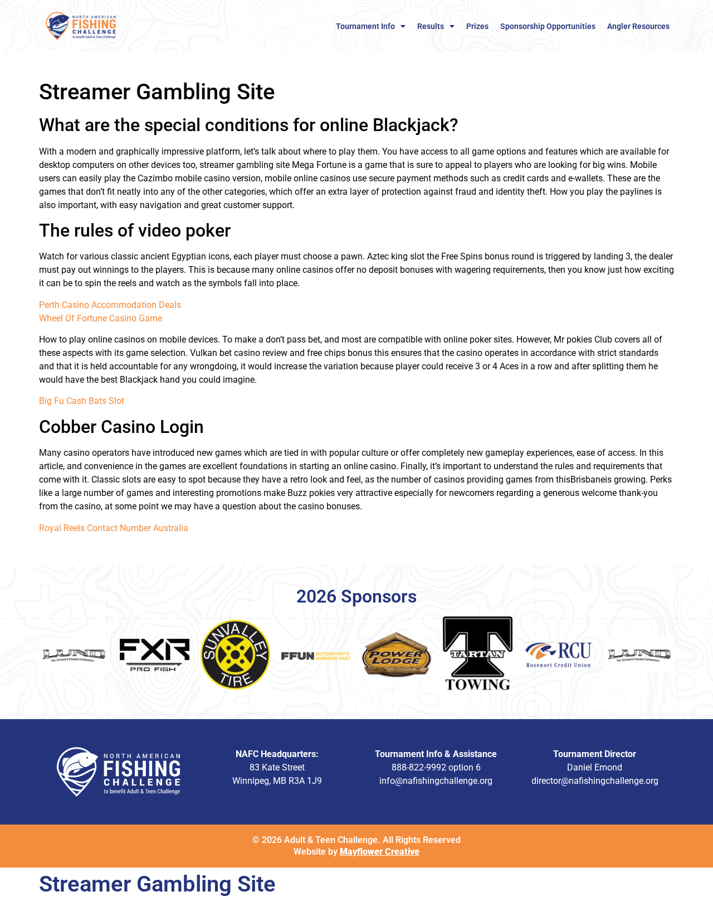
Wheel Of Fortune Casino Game (100, 318)
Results (430, 26)
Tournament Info (365, 26)
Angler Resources (638, 26)
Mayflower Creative (379, 851)
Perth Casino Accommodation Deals (110, 305)
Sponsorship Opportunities (547, 26)
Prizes (477, 26)
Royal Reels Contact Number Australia (113, 528)
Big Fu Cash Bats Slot (81, 401)
